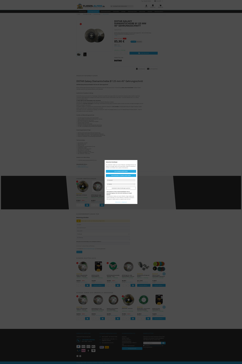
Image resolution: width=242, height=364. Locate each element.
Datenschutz (117, 202)
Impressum (124, 202)
